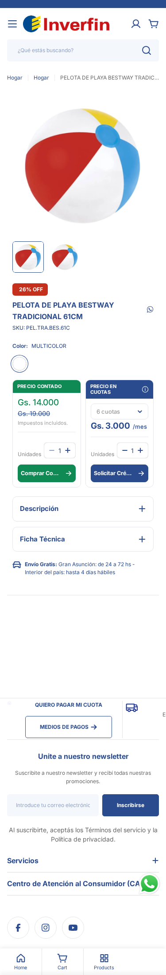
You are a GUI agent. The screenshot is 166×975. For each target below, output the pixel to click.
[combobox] (83, 50)
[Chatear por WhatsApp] (149, 884)
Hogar (15, 77)
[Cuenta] (136, 24)
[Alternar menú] (12, 24)
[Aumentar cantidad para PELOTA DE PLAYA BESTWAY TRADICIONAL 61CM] (140, 450)
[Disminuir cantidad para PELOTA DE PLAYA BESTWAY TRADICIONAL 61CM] (124, 450)
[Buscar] (146, 50)
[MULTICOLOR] (19, 364)
